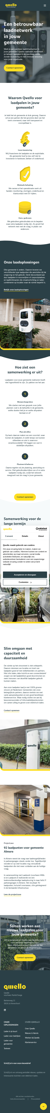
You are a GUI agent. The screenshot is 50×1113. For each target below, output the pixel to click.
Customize (23, 582)
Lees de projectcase (12, 894)
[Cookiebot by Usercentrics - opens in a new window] (36, 529)
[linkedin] (5, 1010)
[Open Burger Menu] (44, 5)
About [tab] (41, 536)
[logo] (15, 987)
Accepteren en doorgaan (25, 575)
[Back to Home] (11, 5)
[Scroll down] (43, 1106)
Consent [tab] (9, 536)
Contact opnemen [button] (14, 68)
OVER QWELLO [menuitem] (32, 1022)
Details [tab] (25, 536)
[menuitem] (10, 1031)
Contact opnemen (11, 710)
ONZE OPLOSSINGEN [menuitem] (11, 1023)
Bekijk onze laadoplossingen (16, 290)
